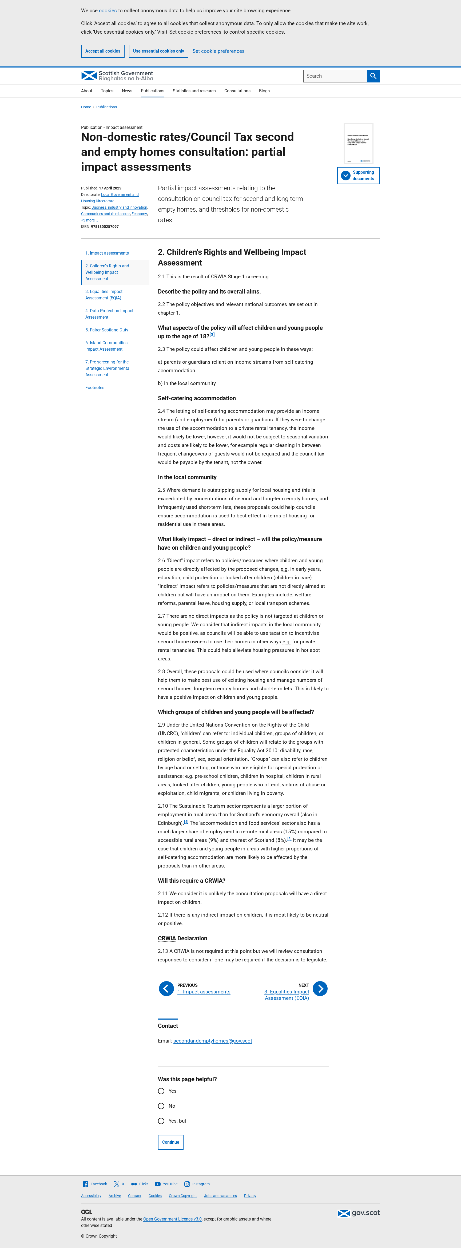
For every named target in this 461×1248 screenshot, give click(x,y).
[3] (212, 334)
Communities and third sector (105, 214)
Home (86, 107)
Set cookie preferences (219, 51)
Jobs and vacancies (220, 1196)
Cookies (155, 1196)
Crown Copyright (183, 1196)
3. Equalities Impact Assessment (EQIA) (103, 294)
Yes (173, 1091)
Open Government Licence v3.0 (172, 1219)
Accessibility (91, 1196)
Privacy (250, 1196)
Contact (134, 1196)
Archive (115, 1196)
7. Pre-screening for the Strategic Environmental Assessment (107, 368)
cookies (108, 10)
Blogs (264, 90)
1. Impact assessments (107, 253)
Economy (139, 214)
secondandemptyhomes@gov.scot (212, 1041)
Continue (170, 1142)
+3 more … (89, 220)
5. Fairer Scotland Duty (106, 329)
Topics (107, 90)
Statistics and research (194, 90)
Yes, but (177, 1121)
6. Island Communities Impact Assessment (106, 346)
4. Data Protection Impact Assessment (109, 314)
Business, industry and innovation (119, 207)
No (172, 1106)
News (127, 90)
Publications (152, 90)
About (86, 90)
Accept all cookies (102, 51)
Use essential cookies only (158, 51)
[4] (186, 821)
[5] (289, 839)
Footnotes (94, 387)
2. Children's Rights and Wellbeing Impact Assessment (107, 272)
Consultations (237, 90)
